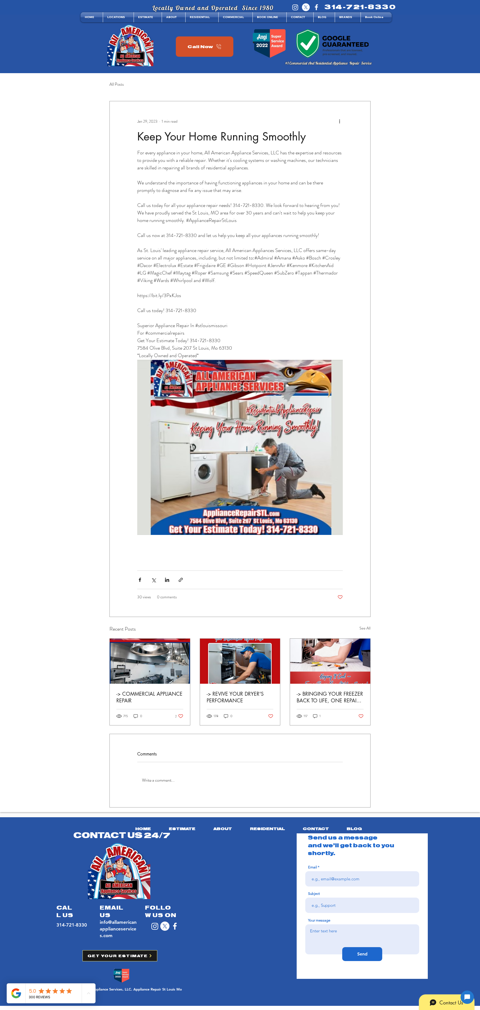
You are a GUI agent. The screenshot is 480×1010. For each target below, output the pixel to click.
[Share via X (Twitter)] (153, 579)
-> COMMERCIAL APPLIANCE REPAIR (149, 697)
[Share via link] (180, 579)
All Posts (116, 84)
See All (365, 628)
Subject (314, 893)
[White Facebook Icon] (174, 926)
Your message (319, 920)
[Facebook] (316, 7)
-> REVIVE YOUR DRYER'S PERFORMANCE (235, 697)
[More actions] (339, 121)
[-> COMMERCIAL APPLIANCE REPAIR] (150, 661)
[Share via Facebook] (139, 579)
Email (312, 867)
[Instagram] (295, 7)
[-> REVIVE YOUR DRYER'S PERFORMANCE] (240, 661)
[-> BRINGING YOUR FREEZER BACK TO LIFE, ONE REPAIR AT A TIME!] (330, 661)
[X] (306, 7)
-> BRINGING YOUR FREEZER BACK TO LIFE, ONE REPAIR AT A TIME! (330, 697)
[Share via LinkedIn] (167, 579)
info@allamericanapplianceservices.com (118, 928)
